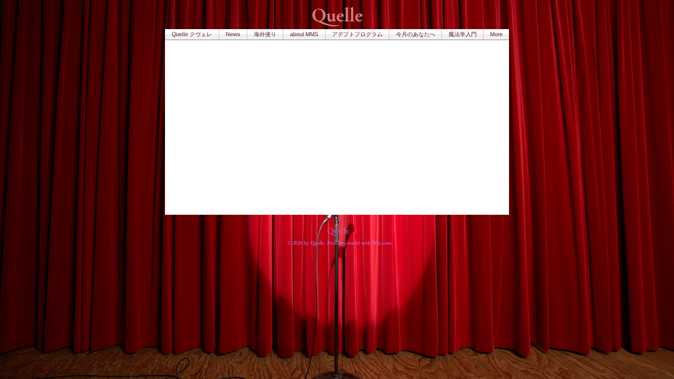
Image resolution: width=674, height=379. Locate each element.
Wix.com (381, 242)
